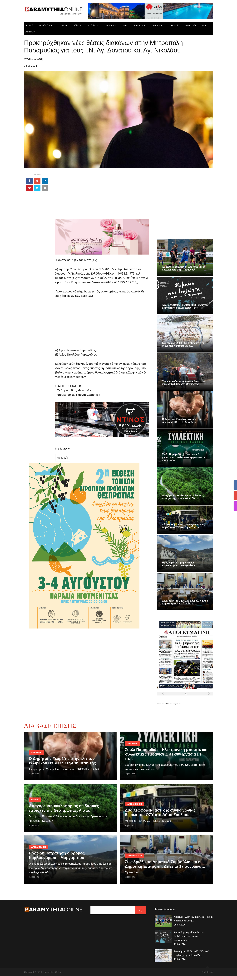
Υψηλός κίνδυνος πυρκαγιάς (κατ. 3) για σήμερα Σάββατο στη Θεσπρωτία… (184, 382)
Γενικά (125, 25)
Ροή (204, 25)
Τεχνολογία (190, 25)
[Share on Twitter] (37, 188)
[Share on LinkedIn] (45, 181)
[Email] (45, 188)
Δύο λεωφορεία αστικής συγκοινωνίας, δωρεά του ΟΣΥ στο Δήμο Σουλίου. (183, 526)
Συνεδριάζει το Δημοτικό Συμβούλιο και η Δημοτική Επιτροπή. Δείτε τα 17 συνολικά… (165, 864)
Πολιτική (29, 25)
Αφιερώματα (140, 25)
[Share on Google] (37, 181)
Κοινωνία (63, 25)
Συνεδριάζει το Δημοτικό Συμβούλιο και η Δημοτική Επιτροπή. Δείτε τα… (185, 602)
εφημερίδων (177, 704)
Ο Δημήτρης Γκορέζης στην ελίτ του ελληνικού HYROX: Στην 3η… (182, 420)
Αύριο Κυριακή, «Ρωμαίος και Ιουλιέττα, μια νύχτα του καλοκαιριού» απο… (185, 306)
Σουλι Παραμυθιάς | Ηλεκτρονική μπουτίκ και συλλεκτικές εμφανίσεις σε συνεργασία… (183, 457)
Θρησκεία (111, 25)
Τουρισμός (157, 25)
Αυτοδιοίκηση (46, 25)
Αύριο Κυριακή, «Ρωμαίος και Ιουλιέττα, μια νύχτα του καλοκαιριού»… (188, 936)
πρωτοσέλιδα (164, 704)
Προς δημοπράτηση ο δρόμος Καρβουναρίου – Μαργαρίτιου (178, 564)
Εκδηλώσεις (94, 25)
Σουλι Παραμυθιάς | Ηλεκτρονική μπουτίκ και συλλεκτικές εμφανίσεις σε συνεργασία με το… (166, 754)
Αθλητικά (78, 25)
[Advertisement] (102, 196)
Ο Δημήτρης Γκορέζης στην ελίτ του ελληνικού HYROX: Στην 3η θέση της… (64, 760)
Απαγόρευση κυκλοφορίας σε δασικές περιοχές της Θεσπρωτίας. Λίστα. (183, 497)
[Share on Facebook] (29, 181)
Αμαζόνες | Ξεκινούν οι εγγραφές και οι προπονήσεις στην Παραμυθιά (183, 268)
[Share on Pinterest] (29, 188)
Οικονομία (174, 25)
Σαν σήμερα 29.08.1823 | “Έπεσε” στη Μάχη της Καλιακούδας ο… (183, 344)
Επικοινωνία (31, 32)
